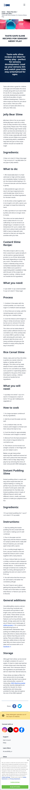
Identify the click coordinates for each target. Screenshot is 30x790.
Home (3, 12)
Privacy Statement (15, 779)
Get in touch (7, 740)
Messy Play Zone (11, 12)
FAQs (4, 743)
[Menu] (24, 4)
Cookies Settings (15, 782)
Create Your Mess (7, 13)
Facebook (6, 646)
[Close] (28, 760)
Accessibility (7, 751)
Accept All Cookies (15, 787)
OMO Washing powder (18, 683)
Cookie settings (6, 777)
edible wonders (8, 625)
